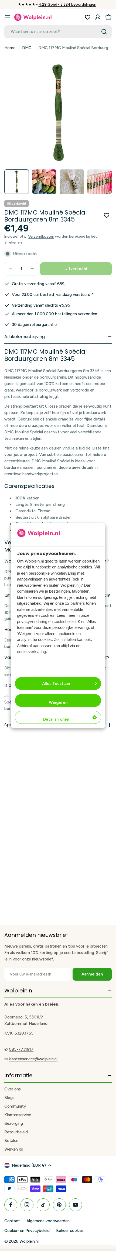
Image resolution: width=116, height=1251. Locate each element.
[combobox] (58, 31)
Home (9, 47)
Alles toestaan (56, 683)
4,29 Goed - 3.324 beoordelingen (67, 4)
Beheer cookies (70, 1230)
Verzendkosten (41, 236)
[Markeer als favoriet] (106, 215)
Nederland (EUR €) (29, 1165)
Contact (12, 1221)
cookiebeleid (65, 621)
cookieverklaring (31, 651)
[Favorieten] (87, 17)
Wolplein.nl (29, 1241)
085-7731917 (21, 1049)
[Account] (97, 17)
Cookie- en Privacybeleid (27, 1230)
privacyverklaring (32, 621)
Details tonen (56, 719)
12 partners (75, 603)
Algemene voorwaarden (48, 1221)
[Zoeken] (104, 31)
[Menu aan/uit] (7, 17)
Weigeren (58, 702)
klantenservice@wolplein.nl (33, 1059)
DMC (27, 47)
